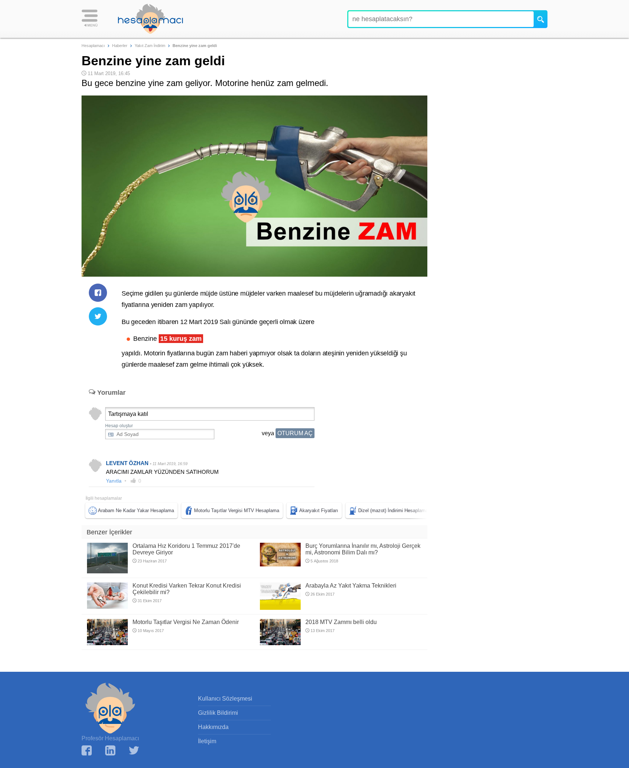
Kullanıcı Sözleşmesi (225, 698)
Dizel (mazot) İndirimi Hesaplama (393, 510)
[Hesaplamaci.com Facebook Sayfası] (87, 751)
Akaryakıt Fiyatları (318, 510)
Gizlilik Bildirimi (218, 713)
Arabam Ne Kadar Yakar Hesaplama (136, 510)
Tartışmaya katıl (128, 414)
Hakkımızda (213, 727)
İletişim (207, 741)
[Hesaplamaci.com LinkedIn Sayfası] (110, 751)
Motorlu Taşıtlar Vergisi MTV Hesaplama (236, 510)
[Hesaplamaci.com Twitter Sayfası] (134, 751)
